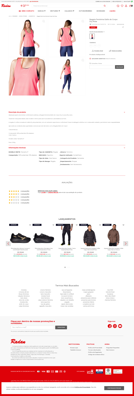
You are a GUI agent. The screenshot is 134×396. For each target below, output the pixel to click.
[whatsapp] (123, 27)
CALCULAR (119, 67)
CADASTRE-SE (53, 192)
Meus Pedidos (117, 1)
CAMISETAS (32, 16)
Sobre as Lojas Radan (103, 1)
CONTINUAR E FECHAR (114, 388)
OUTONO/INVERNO (85, 11)
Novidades (101, 11)
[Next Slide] (125, 243)
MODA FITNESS (23, 16)
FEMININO (15, 16)
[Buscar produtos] (104, 5)
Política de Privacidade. (82, 387)
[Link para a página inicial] (10, 16)
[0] (130, 6)
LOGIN (43, 192)
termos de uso (31, 331)
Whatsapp (127, 1)
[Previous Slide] (8, 243)
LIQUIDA (112, 11)
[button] (118, 6)
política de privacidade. (42, 331)
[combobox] (69, 5)
